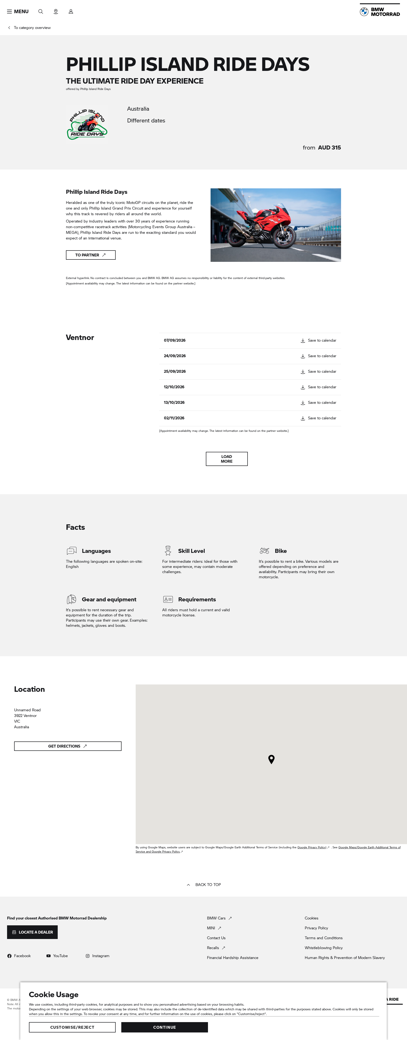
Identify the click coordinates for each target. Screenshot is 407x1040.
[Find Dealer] (56, 10)
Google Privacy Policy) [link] (311, 847)
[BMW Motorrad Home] (380, 12)
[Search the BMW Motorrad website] (41, 10)
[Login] (71, 10)
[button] (17, 11)
